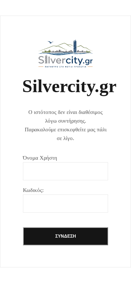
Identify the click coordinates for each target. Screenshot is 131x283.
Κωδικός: (33, 190)
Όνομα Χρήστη (40, 158)
